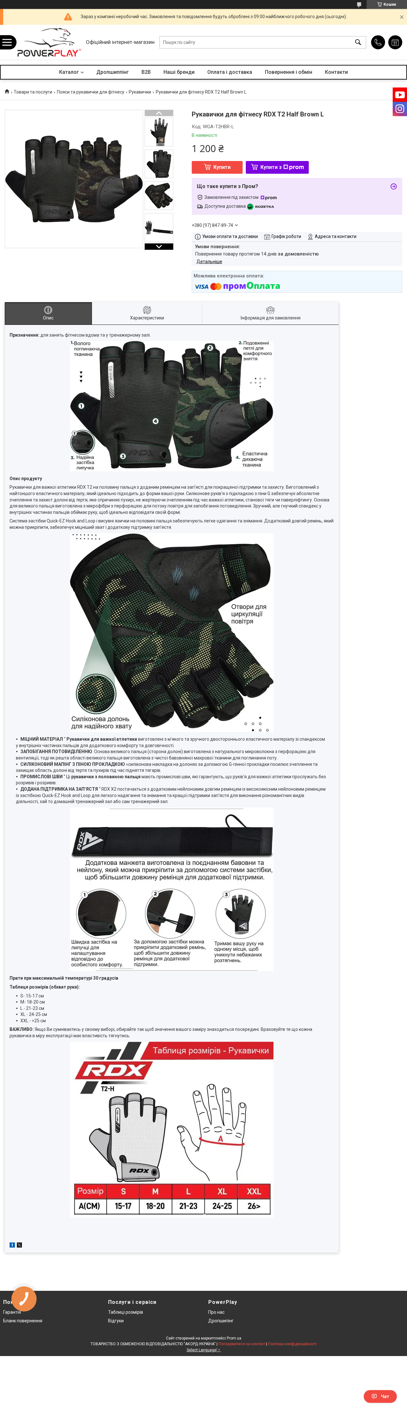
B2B (146, 72)
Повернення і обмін (288, 72)
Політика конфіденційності (292, 1344)
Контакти (336, 72)
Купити (222, 167)
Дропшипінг (221, 1320)
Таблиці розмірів (125, 1312)
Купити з (271, 167)
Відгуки (116, 1320)
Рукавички (140, 91)
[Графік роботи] (395, 42)
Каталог (69, 72)
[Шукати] (358, 42)
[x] (19, 1246)
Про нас (216, 1312)
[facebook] (12, 1246)
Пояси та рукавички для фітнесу (90, 91)
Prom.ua (234, 1338)
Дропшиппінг (112, 72)
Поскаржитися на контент (241, 1344)
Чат (385, 1396)
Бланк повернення (22, 1320)
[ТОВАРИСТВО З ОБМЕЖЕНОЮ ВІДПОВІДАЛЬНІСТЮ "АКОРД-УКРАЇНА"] (49, 42)
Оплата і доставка (229, 72)
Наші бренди (179, 72)
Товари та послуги (33, 91)
